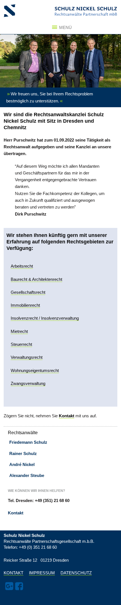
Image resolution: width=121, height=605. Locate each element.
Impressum (42, 573)
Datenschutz (76, 573)
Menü (64, 27)
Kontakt (15, 512)
